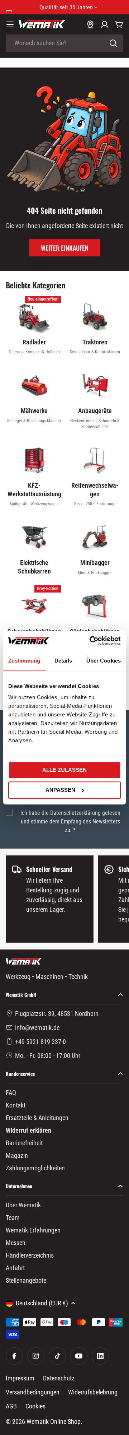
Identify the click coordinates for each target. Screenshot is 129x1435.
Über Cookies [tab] (103, 661)
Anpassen (60, 790)
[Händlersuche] (90, 24)
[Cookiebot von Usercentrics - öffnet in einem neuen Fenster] (91, 640)
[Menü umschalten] (10, 24)
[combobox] (64, 43)
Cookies (35, 1406)
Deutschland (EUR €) (42, 1303)
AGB (11, 1406)
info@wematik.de (37, 1027)
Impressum (20, 1378)
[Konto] (104, 24)
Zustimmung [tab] (24, 661)
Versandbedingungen (32, 1392)
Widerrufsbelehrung (93, 1392)
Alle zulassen (64, 770)
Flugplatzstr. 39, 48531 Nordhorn (57, 1013)
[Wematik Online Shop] (42, 24)
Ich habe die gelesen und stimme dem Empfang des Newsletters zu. (70, 821)
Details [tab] (63, 661)
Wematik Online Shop (54, 1421)
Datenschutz (59, 1378)
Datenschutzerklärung (75, 812)
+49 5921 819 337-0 (40, 1041)
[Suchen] (113, 43)
